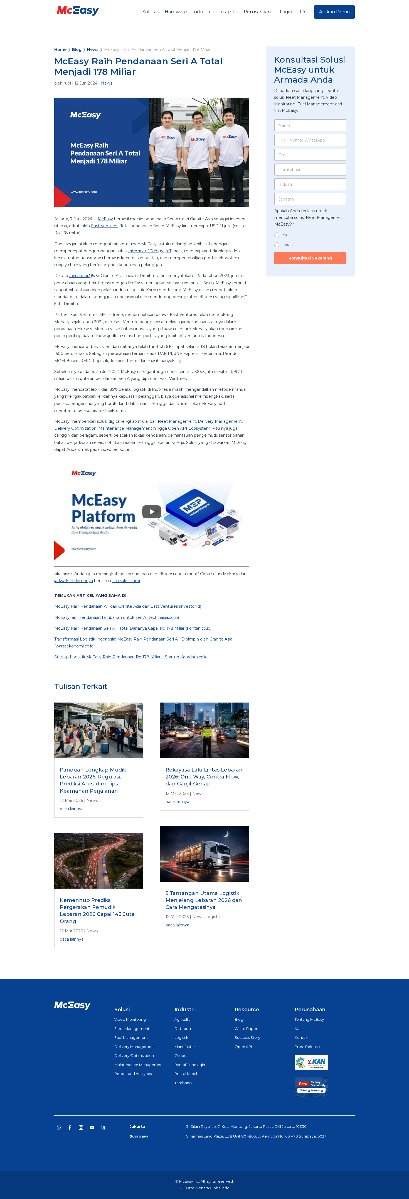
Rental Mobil (185, 1073)
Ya (285, 234)
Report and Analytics (133, 1073)
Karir (299, 1028)
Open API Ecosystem (189, 428)
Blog (77, 49)
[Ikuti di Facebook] (69, 1127)
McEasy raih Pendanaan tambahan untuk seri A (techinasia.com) (116, 617)
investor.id (79, 275)
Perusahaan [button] (257, 11)
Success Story (247, 1037)
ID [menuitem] (302, 11)
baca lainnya (71, 808)
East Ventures (104, 225)
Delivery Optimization (75, 428)
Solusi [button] (149, 11)
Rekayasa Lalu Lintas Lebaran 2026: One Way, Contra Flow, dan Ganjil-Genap (204, 777)
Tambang (183, 1083)
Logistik (213, 916)
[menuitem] (302, 12)
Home (60, 49)
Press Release (307, 1046)
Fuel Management (131, 1037)
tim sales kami (126, 580)
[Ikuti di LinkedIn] (103, 1127)
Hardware (176, 11)
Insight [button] (227, 11)
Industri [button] (201, 11)
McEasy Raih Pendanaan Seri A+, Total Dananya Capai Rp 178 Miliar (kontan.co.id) (132, 628)
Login (286, 11)
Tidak (288, 244)
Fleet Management (177, 421)
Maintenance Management (125, 428)
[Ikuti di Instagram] (81, 1127)
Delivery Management (220, 421)
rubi (67, 83)
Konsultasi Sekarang (310, 258)
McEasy (105, 218)
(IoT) (150, 250)
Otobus (181, 1055)
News (92, 49)
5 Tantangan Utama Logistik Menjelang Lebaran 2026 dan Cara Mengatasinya (204, 900)
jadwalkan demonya (73, 580)
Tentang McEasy (309, 1019)
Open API (243, 1046)
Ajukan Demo (334, 11)
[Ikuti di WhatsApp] (58, 1127)
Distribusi (182, 1028)
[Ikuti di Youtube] (92, 1127)
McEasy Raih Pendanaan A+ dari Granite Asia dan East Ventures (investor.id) (127, 606)
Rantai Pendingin (189, 1064)
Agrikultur (183, 1019)
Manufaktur (184, 1046)
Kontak (301, 1037)
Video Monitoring (130, 1019)
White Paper (246, 1028)
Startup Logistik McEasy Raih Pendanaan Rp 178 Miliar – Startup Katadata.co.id (131, 656)
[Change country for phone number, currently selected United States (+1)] (280, 140)
